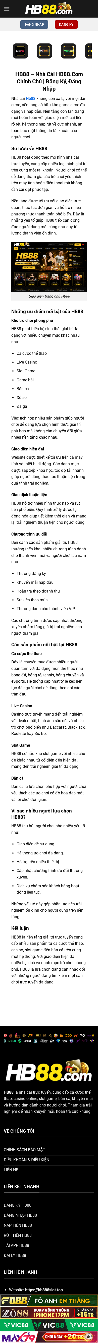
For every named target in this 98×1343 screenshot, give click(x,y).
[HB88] (49, 9)
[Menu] (7, 9)
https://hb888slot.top (44, 1290)
